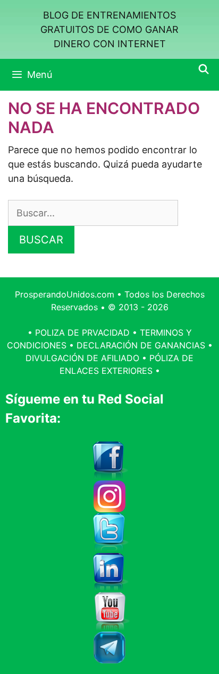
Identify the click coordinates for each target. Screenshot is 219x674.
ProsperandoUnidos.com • (69, 294)
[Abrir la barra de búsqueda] (204, 69)
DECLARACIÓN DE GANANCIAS (141, 345)
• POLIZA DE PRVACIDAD (79, 332)
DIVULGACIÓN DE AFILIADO (82, 358)
